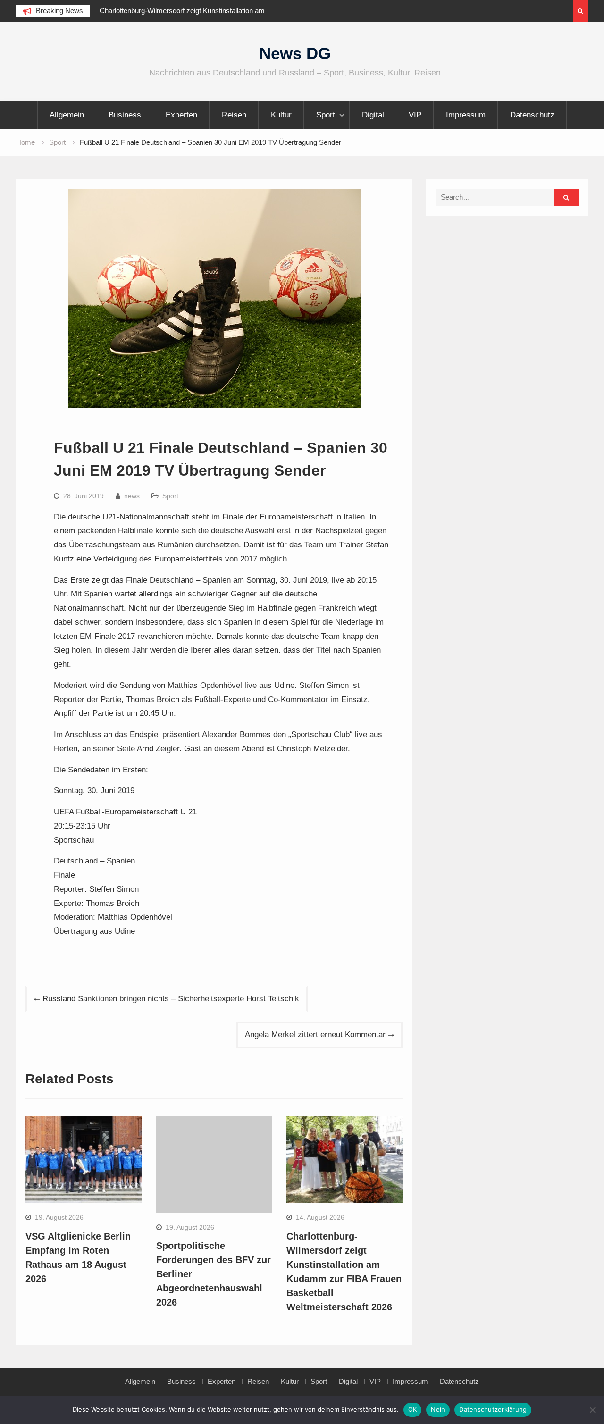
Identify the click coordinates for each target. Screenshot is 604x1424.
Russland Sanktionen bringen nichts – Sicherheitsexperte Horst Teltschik (170, 998)
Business (125, 114)
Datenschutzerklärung (493, 1409)
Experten (181, 114)
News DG (295, 53)
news (132, 496)
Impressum (466, 114)
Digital (373, 114)
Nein (438, 1409)
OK (412, 1409)
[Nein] (592, 1410)
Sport (325, 114)
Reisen (234, 114)
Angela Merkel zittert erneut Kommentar (315, 1034)
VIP (415, 114)
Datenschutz (532, 114)
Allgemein (67, 114)
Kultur (281, 114)
